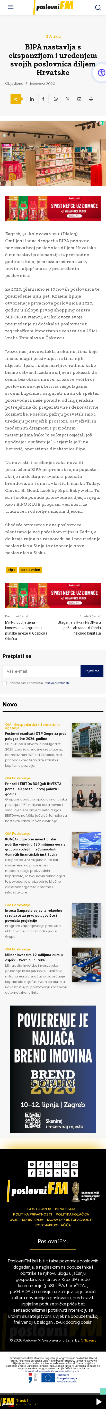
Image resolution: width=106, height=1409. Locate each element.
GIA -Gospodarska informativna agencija (32, 726)
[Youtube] (65, 1164)
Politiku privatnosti (56, 683)
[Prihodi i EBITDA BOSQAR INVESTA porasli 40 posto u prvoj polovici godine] (86, 794)
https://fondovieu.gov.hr (38, 1371)
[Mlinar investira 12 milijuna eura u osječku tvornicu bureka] (86, 965)
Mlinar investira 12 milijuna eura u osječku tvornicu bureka (34, 957)
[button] (99, 1402)
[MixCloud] (74, 1164)
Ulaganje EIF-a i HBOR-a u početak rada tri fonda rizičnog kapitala (79, 628)
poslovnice (30, 570)
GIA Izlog (53, 36)
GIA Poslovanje (17, 778)
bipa (11, 570)
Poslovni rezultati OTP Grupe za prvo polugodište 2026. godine (35, 736)
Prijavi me (92, 671)
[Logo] (53, 1191)
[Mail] (57, 1173)
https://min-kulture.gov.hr (66, 1371)
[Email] (79, 99)
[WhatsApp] (55, 99)
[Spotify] (32, 1164)
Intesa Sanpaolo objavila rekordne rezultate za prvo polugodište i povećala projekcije (33, 915)
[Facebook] (43, 99)
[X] (67, 99)
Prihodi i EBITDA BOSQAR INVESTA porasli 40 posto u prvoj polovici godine (33, 788)
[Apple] (74, 1173)
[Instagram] (40, 1173)
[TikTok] (40, 1164)
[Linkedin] (31, 99)
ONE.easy (88, 1340)
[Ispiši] (91, 99)
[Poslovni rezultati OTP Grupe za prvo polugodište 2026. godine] (86, 740)
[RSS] (65, 1173)
